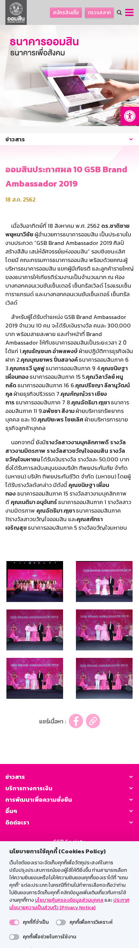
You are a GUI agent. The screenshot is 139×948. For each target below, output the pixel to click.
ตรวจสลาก (99, 12)
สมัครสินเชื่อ (66, 12)
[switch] (14, 922)
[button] (129, 116)
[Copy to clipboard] (93, 721)
